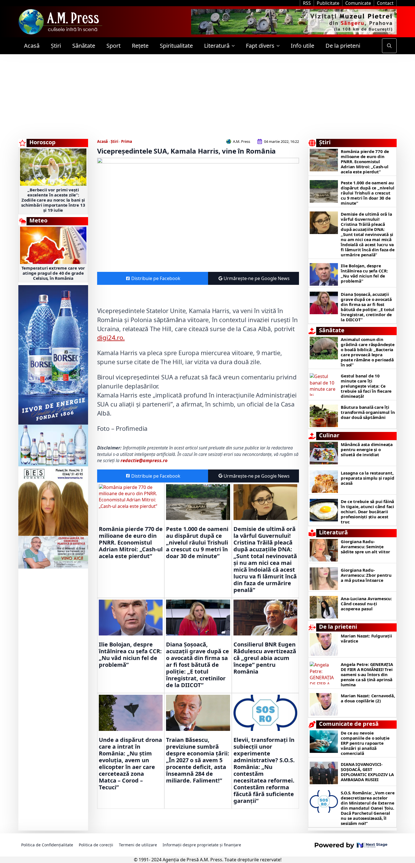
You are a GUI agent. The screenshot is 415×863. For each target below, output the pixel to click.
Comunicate (358, 3)
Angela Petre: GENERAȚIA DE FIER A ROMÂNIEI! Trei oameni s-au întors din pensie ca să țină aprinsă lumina (367, 674)
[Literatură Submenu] (235, 45)
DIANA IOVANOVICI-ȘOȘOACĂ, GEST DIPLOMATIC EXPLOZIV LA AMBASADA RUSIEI (367, 772)
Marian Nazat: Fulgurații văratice (366, 638)
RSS (307, 3)
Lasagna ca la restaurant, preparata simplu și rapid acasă (367, 478)
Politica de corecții (96, 844)
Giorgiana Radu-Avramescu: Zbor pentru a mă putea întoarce (366, 575)
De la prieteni (343, 45)
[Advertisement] (207, 96)
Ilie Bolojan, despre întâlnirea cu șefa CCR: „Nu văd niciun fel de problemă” (130, 654)
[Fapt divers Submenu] (279, 45)
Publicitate (328, 3)
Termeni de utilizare (138, 844)
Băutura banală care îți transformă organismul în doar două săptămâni (368, 412)
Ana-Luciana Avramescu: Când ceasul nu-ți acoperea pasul (366, 603)
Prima (126, 141)
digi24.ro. (111, 337)
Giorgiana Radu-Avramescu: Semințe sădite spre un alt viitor (365, 546)
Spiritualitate (176, 45)
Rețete (140, 45)
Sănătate (83, 45)
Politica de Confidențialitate (47, 844)
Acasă (32, 45)
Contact (385, 3)
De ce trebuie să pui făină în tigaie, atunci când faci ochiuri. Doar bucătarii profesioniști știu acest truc (367, 511)
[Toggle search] (389, 45)
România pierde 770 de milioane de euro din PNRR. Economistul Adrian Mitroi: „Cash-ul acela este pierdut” (131, 543)
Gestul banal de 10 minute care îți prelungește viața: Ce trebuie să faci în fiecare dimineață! (366, 386)
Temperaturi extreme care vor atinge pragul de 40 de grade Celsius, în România (53, 273)
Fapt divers (260, 45)
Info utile (302, 45)
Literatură (217, 45)
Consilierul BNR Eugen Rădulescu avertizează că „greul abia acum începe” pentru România (264, 658)
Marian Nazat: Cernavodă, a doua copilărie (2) (368, 698)
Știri (56, 45)
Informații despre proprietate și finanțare (202, 844)
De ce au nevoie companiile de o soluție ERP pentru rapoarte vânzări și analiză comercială (365, 743)
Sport (113, 45)
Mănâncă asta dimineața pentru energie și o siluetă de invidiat (367, 449)
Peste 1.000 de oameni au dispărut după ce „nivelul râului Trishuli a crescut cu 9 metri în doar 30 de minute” (197, 543)
